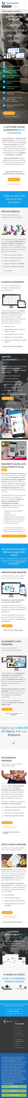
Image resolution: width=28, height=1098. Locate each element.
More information (9, 1083)
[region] (14, 1075)
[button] (2, 987)
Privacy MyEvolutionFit (19, 1047)
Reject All (14, 1091)
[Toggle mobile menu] (25, 2)
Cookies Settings (14, 1086)
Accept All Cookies (13, 1095)
